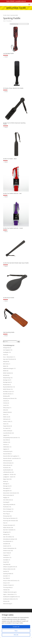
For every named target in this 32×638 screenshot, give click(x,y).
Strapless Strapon (7, 585)
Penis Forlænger (7, 509)
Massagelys (6, 488)
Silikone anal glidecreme (9, 566)
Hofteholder (6, 447)
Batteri (5, 366)
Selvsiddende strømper (9, 539)
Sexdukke (5, 543)
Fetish (4, 423)
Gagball (5, 435)
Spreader (5, 576)
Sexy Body (5, 564)
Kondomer (5, 467)
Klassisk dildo (6, 453)
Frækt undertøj (7, 430)
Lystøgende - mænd (8, 476)
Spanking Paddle (7, 573)
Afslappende (6, 347)
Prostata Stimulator (8, 525)
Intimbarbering (7, 451)
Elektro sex (6, 417)
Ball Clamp (6, 364)
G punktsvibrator (7, 433)
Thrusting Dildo (7, 587)
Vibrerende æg (7, 603)
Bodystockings (6, 377)
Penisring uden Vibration (9, 520)
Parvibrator (6, 506)
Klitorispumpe (6, 460)
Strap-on (5, 583)
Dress (4, 414)
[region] (16, 625)
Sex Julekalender (7, 541)
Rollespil (5, 534)
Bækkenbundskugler (8, 368)
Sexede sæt (6, 546)
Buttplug (5, 396)
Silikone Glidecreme (8, 569)
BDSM (4, 370)
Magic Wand (6, 479)
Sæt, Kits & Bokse (7, 536)
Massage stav (6, 486)
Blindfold (5, 375)
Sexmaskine (6, 557)
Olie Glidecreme (7, 500)
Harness (5, 444)
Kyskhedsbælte (7, 470)
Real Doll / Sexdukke (8, 529)
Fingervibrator (6, 426)
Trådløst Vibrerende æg (9, 592)
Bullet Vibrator (6, 389)
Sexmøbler (5, 560)
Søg (18, 341)
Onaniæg (5, 502)
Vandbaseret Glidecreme (9, 599)
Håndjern (5, 442)
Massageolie (6, 490)
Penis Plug (5, 513)
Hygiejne (5, 449)
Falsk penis (6, 419)
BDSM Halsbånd (7, 373)
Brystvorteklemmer (8, 387)
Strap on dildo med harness (10, 580)
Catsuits (5, 400)
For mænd (5, 428)
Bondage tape (6, 382)
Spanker (5, 571)
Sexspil (5, 562)
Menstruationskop (7, 495)
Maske (4, 481)
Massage (5, 483)
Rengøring (5, 532)
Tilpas (16, 630)
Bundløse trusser (7, 391)
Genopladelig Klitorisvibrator (10, 437)
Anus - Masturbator (8, 357)
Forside (4, 15)
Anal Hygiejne (6, 350)
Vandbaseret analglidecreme (10, 596)
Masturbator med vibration (10, 493)
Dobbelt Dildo (6, 412)
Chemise (5, 403)
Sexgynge (5, 555)
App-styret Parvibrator (8, 359)
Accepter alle (16, 626)
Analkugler (6, 352)
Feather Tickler (7, 421)
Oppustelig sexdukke (8, 504)
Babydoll (5, 361)
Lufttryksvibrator (7, 472)
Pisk (4, 523)
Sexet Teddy (6, 553)
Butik (8, 15)
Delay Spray (6, 407)
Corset (4, 405)
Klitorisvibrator (7, 465)
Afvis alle (16, 634)
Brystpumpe (6, 384)
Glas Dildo (5, 440)
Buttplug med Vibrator (8, 398)
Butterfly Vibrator (7, 393)
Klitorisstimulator (7, 463)
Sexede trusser (7, 550)
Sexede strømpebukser (9, 548)
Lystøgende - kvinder (8, 474)
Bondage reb (6, 380)
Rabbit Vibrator (7, 527)
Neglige (5, 497)
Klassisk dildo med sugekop (10, 456)
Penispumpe (6, 516)
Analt (4, 354)
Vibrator (5, 601)
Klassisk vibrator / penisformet (10, 458)
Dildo (4, 410)
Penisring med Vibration (9, 518)
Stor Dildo (5, 578)
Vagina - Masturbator (8, 594)
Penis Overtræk (7, 511)
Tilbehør (5, 589)
